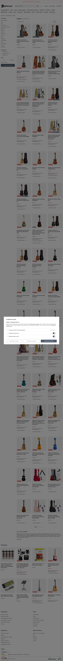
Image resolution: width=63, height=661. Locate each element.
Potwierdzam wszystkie (48, 341)
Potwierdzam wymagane (31, 341)
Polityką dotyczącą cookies (34, 324)
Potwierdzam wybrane (14, 341)
